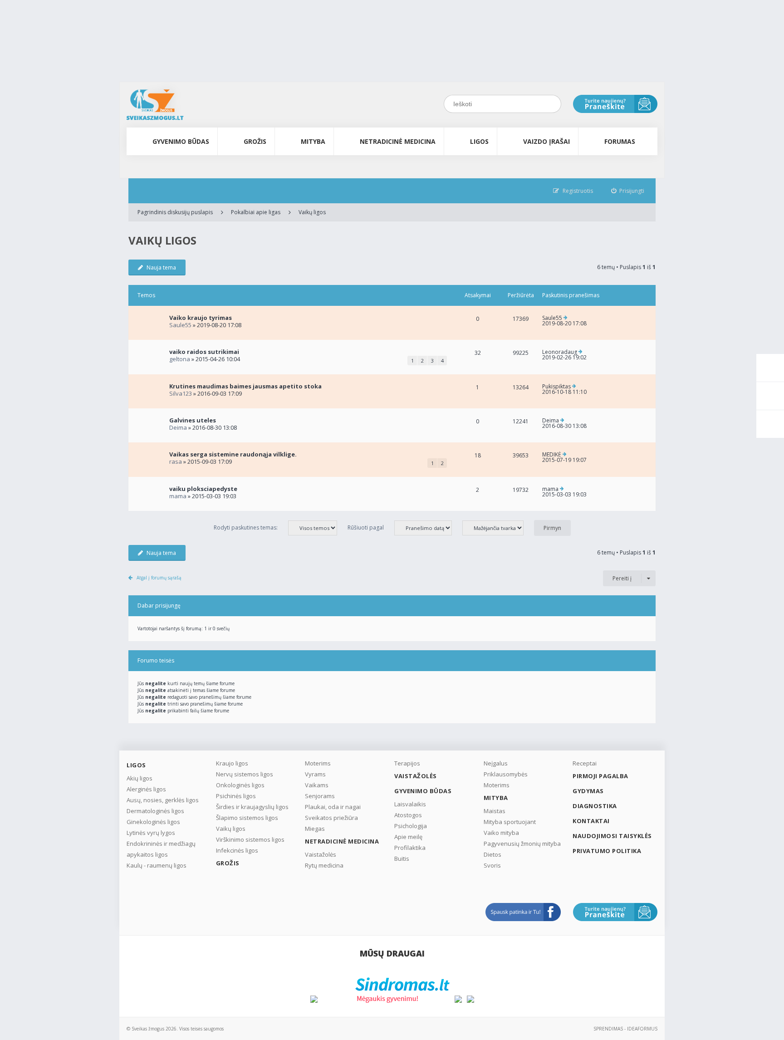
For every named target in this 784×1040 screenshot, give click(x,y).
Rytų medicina (324, 865)
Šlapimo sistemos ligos (247, 818)
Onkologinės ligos (240, 785)
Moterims (318, 763)
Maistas (494, 811)
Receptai (585, 763)
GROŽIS (255, 141)
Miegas (315, 828)
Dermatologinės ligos (155, 811)
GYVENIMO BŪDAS (180, 141)
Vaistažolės (320, 854)
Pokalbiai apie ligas (255, 212)
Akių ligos (139, 778)
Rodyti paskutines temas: (246, 527)
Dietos (492, 854)
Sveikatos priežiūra (331, 818)
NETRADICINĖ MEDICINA (398, 141)
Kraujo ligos (232, 763)
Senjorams (320, 796)
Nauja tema (161, 267)
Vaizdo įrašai (546, 141)
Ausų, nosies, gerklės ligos (163, 800)
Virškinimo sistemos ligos (250, 839)
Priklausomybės (506, 774)
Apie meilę (408, 837)
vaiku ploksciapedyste (203, 489)
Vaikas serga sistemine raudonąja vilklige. (233, 454)
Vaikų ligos (312, 212)
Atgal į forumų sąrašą (159, 577)
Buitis (401, 858)
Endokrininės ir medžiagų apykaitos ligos (161, 848)
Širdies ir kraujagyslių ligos (252, 807)
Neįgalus (496, 763)
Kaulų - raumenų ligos (156, 865)
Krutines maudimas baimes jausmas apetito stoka (245, 386)
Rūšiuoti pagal (366, 527)
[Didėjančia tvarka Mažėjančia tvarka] (497, 527)
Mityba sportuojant (510, 822)
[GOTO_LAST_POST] (566, 318)
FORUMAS (619, 141)
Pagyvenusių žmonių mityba (522, 843)
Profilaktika (410, 848)
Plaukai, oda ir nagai (333, 807)
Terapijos (407, 763)
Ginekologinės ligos (153, 822)
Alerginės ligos (146, 789)
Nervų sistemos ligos (244, 774)
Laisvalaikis (410, 804)
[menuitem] (628, 191)
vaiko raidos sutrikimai (204, 352)
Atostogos (408, 815)
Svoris (492, 865)
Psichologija (410, 826)
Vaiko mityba (501, 833)
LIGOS (479, 141)
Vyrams (315, 774)
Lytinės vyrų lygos (151, 833)
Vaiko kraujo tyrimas (200, 318)
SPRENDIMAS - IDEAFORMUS (625, 1028)
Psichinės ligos (236, 796)
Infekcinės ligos (237, 850)
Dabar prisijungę (159, 605)
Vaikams (316, 785)
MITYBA (313, 141)
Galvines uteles (192, 420)
